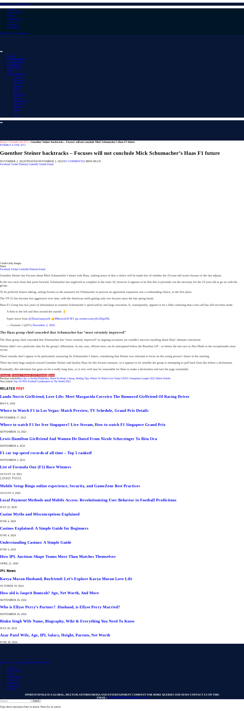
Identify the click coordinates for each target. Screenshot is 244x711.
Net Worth (18, 104)
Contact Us (12, 24)
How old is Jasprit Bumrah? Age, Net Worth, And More (49, 593)
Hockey (17, 98)
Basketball (18, 80)
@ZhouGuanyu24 (39, 318)
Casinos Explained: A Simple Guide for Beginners (44, 528)
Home (11, 56)
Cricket (13, 65)
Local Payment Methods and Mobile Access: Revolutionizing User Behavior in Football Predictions (88, 500)
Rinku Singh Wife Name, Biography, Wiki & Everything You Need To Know (67, 621)
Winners (17, 107)
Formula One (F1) (18, 142)
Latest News (16, 59)
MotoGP (17, 83)
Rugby (16, 110)
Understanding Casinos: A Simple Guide (35, 542)
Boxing (17, 86)
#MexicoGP (62, 318)
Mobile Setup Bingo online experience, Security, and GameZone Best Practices (70, 486)
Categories (16, 62)
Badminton (19, 95)
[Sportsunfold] (86, 50)
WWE (16, 89)
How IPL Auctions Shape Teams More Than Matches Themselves (58, 556)
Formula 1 (5, 375)
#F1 (72, 318)
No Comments (73, 161)
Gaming (17, 77)
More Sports (16, 74)
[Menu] (1, 51)
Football (14, 68)
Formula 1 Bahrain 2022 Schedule (29, 375)
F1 (14, 113)
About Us (12, 9)
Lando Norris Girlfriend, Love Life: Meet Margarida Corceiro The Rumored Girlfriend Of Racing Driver (95, 396)
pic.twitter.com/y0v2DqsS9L (92, 318)
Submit (36, 701)
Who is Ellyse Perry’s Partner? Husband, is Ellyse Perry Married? (60, 607)
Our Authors (13, 27)
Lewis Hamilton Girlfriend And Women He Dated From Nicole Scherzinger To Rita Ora (78, 439)
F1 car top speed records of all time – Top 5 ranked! (46, 453)
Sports (51, 375)
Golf (15, 116)
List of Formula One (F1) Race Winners (35, 467)
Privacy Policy (14, 12)
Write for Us (13, 21)
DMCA (11, 15)
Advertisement (14, 18)
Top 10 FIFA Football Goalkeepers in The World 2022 (42, 381)
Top (9, 71)
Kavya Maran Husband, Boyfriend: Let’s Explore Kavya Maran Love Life (66, 579)
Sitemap (11, 689)
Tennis (16, 92)
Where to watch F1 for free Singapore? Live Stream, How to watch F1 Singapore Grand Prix (83, 424)
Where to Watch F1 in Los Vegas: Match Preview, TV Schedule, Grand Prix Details (74, 410)
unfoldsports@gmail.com (127, 697)
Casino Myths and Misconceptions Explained (40, 514)
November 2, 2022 (44, 325)
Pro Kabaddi (20, 101)
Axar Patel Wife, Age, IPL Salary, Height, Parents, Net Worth (55, 635)
